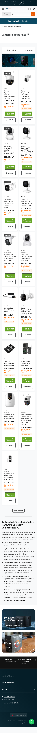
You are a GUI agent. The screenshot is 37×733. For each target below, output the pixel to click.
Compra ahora (11, 625)
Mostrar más (18, 510)
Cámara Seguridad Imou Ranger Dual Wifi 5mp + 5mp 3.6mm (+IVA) (9, 475)
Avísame (10, 120)
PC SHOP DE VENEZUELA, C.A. (21, 721)
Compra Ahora (11, 648)
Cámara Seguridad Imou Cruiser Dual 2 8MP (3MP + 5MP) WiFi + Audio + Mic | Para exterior (27, 418)
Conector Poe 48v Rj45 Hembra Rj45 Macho (9, 310)
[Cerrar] (34, 21)
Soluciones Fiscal (18, 4)
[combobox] (23, 14)
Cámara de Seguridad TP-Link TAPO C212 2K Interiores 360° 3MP (26, 256)
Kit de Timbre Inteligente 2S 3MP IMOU (25, 363)
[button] (3, 9)
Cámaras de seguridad (14, 26)
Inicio (5, 26)
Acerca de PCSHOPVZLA (11, 703)
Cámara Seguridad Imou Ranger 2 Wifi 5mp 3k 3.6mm (9, 415)
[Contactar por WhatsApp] (31, 721)
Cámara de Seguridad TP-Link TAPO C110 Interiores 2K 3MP (27, 149)
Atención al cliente (9, 696)
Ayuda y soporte (9, 700)
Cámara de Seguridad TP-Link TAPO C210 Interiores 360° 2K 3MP (9, 150)
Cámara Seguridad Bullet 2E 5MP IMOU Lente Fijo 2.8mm (26, 311)
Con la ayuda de (18, 723)
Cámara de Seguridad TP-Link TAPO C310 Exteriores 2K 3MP (9, 203)
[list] (18, 662)
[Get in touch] (29, 9)
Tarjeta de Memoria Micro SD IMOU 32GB (9, 363)
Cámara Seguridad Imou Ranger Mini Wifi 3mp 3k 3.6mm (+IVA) (26, 94)
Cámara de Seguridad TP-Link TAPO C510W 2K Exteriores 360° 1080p (10, 256)
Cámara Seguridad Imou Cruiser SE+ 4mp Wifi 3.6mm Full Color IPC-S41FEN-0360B (9, 95)
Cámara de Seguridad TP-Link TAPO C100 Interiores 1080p (26, 202)
